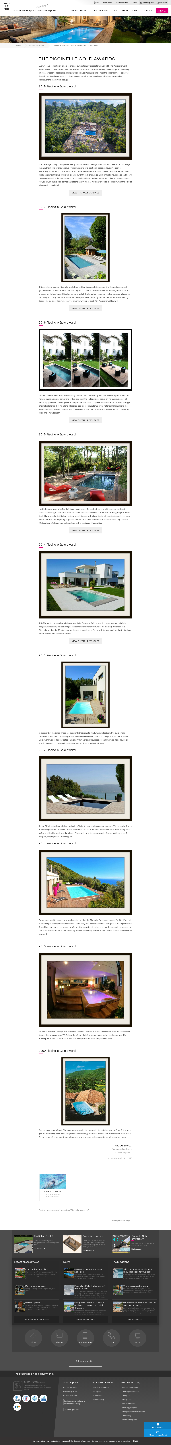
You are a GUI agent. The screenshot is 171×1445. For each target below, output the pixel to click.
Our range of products (130, 1391)
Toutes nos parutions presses (36, 1319)
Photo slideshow (128, 1403)
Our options (126, 1395)
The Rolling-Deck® (43, 1236)
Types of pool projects (130, 1387)
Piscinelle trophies (122, 1152)
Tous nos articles (134, 1319)
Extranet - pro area (71, 1410)
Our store (163, 3)
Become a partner (122, 3)
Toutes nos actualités (85, 1319)
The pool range (102, 10)
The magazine (148, 3)
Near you (148, 10)
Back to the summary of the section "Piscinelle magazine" (64, 1210)
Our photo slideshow (121, 1149)
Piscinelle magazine (36, 45)
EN (97, 3)
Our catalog (126, 1416)
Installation (121, 10)
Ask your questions (85, 1361)
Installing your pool (129, 1407)
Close (135, 1441)
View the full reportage (85, 192)
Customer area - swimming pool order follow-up (74, 1402)
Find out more (39, 1248)
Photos (136, 10)
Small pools (126, 1399)
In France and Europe (101, 1387)
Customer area (107, 3)
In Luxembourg (98, 1399)
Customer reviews (70, 1395)
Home (18, 45)
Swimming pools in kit (93, 1236)
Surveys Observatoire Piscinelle (134, 1412)
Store (137, 1342)
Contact (134, 3)
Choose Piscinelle (80, 10)
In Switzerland (98, 1395)
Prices (33, 1342)
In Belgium (97, 1391)
